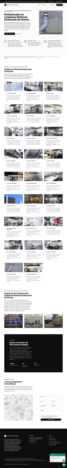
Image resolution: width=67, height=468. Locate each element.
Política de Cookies (52, 439)
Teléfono (53, 401)
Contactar (59, 4)
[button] (18, 407)
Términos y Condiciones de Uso (47, 417)
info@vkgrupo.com (32, 442)
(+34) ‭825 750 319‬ (32, 440)
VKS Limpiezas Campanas (12, 4)
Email (42, 401)
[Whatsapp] (63, 464)
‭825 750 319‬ (52, 4)
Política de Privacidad (53, 441)
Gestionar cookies (59, 1)
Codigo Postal (43, 405)
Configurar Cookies (52, 444)
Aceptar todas (51, 1)
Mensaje (42, 410)
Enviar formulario (51, 419)
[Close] (64, 454)
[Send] (64, 460)
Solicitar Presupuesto (9, 33)
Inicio (40, 4)
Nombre (42, 396)
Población (54, 405)
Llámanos (18, 33)
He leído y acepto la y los (50, 417)
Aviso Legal (51, 437)
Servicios (44, 4)
